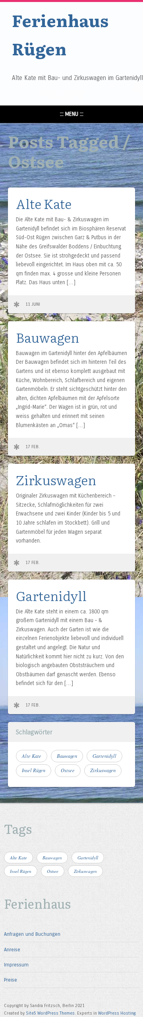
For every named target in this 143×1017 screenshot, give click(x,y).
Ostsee (68, 770)
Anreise (12, 950)
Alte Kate (44, 203)
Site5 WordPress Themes (50, 1013)
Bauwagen (47, 337)
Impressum (16, 965)
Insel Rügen (33, 770)
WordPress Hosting (117, 1013)
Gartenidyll (51, 595)
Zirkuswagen (56, 479)
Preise (10, 980)
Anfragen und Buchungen (32, 934)
